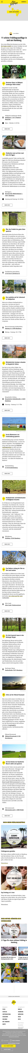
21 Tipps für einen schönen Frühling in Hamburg (14, 941)
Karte (4, 1024)
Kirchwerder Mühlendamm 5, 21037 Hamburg (14, 194)
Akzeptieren (7, 1049)
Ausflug (5, 1012)
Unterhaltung (7, 1014)
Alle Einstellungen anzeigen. (14, 1043)
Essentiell (6, 1040)
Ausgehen (5, 1017)
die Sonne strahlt (6, 46)
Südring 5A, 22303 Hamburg (13, 328)
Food (4, 1009)
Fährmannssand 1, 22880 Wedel (14, 810)
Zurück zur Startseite (14, 996)
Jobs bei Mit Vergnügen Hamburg (21, 1028)
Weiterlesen (4, 863)
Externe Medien (16, 1040)
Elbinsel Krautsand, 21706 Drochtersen (12, 737)
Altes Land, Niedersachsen (13, 605)
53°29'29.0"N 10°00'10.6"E (12, 273)
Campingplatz (12, 725)
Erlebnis (5, 1019)
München (20, 1014)
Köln (19, 1017)
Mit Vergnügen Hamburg (14, 3)
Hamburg (20, 1012)
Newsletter (20, 1025)
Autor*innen (21, 1022)
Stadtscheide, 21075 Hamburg (13, 670)
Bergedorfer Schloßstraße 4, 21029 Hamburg (15, 400)
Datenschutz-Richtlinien (14, 1036)
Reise (19, 1019)
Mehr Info (7, 128)
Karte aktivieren (14, 12)
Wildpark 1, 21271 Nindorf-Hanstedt (13, 118)
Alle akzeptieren (8, 1045)
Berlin (20, 1009)
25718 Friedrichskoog (11, 467)
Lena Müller (16, 33)
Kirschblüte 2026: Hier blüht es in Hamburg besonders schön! (8, 958)
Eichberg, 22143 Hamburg (12, 538)
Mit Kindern (6, 1021)
